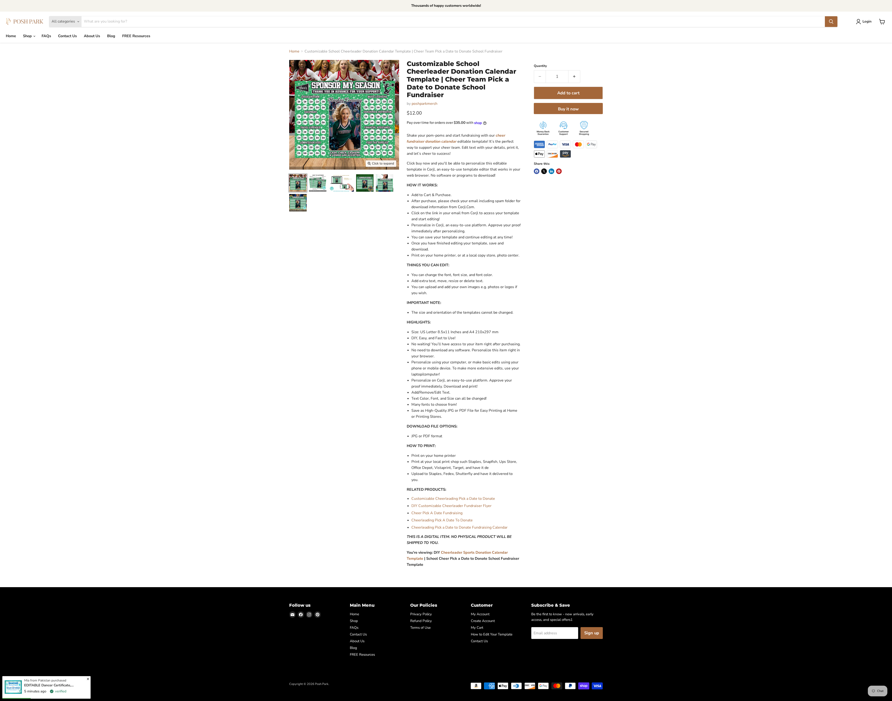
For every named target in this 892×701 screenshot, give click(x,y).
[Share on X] (544, 171)
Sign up (591, 633)
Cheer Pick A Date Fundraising (437, 513)
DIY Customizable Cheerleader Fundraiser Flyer (451, 505)
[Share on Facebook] (536, 171)
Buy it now (568, 109)
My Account (480, 614)
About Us (92, 36)
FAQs (46, 36)
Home (11, 36)
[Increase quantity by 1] (574, 76)
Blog (111, 36)
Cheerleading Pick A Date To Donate (442, 520)
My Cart (477, 627)
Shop (28, 36)
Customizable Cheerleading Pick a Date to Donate (453, 498)
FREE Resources (136, 36)
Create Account (483, 621)
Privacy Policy (421, 614)
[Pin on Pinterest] (559, 171)
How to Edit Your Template (491, 634)
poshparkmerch (424, 103)
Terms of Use (420, 627)
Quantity (540, 66)
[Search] (831, 21)
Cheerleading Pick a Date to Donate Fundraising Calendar (459, 527)
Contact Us (67, 36)
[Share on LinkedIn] (551, 171)
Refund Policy (421, 621)
